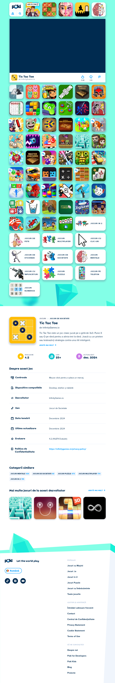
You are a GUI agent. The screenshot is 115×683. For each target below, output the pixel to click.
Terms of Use (73, 636)
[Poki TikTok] (7, 581)
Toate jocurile (74, 594)
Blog (69, 667)
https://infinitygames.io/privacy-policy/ (67, 449)
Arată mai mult (46, 345)
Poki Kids (71, 662)
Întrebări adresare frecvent (80, 608)
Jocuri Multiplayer (89, 474)
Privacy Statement (76, 625)
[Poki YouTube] (23, 581)
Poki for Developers (76, 656)
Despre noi (72, 650)
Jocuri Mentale (19, 474)
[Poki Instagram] (15, 581)
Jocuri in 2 (17, 479)
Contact (71, 614)
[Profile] (12, 13)
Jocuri (42, 319)
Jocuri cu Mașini (75, 566)
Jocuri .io (71, 571)
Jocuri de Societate (59, 319)
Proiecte (71, 673)
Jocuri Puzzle (66, 474)
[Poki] (16, 7)
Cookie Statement (76, 631)
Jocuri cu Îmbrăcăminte (78, 588)
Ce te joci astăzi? (19, 13)
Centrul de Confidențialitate (80, 619)
